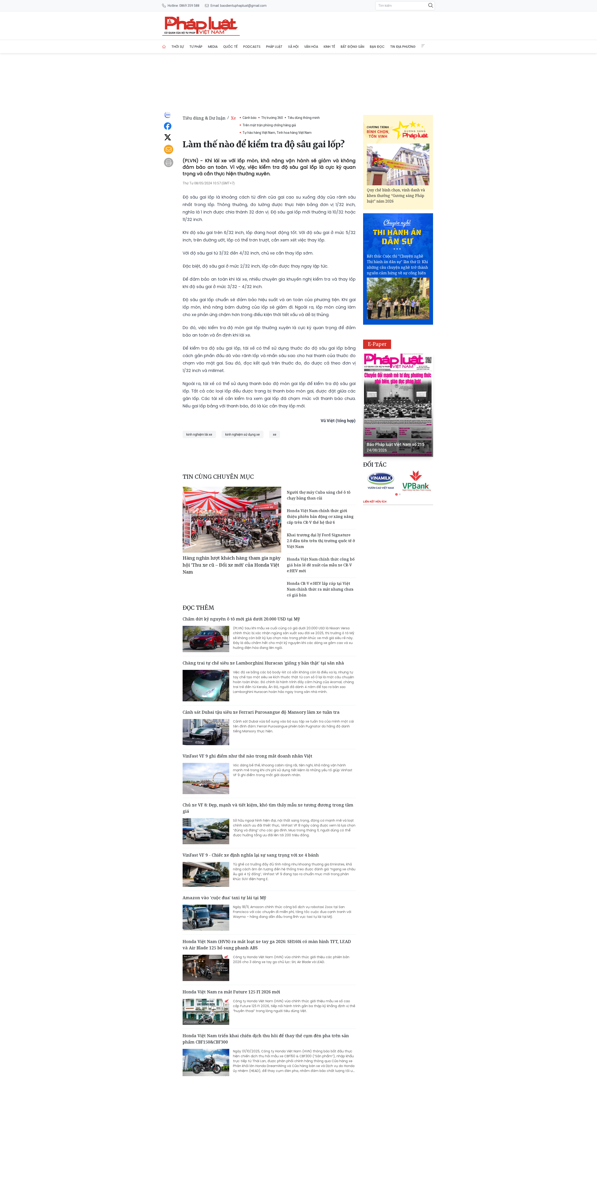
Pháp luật (274, 46)
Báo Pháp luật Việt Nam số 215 (395, 444)
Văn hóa (311, 46)
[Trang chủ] (164, 46)
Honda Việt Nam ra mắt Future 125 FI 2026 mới (231, 992)
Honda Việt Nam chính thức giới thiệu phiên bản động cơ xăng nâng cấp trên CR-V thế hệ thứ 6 (320, 516)
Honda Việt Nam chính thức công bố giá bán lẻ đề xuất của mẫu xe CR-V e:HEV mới (320, 565)
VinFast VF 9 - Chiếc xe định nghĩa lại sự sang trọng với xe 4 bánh (251, 855)
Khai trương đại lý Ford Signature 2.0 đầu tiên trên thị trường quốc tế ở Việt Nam (321, 540)
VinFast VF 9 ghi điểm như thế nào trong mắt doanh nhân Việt (247, 756)
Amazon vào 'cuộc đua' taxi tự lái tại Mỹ (224, 897)
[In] (168, 162)
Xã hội (293, 46)
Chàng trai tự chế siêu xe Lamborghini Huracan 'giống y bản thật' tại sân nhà (263, 663)
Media (213, 46)
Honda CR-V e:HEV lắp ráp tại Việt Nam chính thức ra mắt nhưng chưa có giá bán (320, 589)
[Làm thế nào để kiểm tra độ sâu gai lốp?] (201, 25)
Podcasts (251, 46)
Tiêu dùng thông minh (304, 118)
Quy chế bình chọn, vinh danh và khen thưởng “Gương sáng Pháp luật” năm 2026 (396, 195)
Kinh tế (329, 46)
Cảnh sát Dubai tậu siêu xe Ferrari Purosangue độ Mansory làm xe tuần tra (261, 712)
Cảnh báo (250, 118)
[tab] (396, 494)
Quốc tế (230, 46)
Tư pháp (195, 46)
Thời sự (177, 46)
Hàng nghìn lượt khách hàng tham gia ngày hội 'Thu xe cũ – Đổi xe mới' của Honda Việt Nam (232, 565)
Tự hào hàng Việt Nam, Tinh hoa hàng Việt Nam (277, 132)
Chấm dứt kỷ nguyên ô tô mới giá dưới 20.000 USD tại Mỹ (241, 619)
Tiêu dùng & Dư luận (204, 118)
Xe (233, 118)
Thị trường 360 (272, 118)
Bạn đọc (377, 46)
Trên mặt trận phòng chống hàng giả (269, 125)
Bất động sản (352, 46)
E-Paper (377, 344)
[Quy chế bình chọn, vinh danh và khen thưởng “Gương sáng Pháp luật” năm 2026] (398, 164)
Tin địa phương (403, 46)
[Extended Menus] (423, 46)
